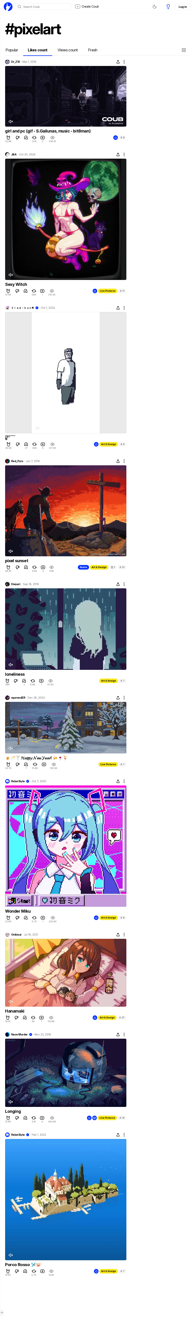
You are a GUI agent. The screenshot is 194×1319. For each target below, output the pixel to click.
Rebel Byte (18, 781)
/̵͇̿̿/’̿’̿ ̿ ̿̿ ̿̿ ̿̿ (9, 437)
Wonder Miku (18, 911)
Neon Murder (19, 1034)
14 (122, 1117)
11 (122, 290)
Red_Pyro (17, 461)
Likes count (37, 50)
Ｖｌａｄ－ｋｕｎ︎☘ (22, 307)
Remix (83, 567)
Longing (13, 1111)
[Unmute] (10, 121)
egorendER (18, 697)
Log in (183, 7)
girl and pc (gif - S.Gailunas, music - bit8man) (48, 131)
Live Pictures (107, 290)
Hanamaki (14, 1011)
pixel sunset (16, 560)
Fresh (92, 50)
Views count (68, 50)
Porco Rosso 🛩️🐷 (23, 1264)
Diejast (15, 584)
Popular (11, 50)
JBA (13, 154)
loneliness (15, 674)
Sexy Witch (16, 284)
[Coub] (8, 6)
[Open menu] (1, 1312)
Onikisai (16, 934)
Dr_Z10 (15, 61)
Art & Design (108, 444)
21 (122, 567)
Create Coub (90, 6)
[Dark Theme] (155, 7)
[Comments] (26, 137)
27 (121, 1017)
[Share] (118, 62)
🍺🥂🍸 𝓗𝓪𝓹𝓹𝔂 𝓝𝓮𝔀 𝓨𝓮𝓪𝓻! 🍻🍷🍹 (36, 757)
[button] (184, 50)
